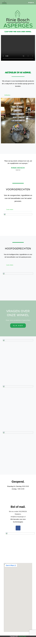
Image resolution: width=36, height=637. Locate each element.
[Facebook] (18, 528)
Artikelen (7, 95)
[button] (18, 95)
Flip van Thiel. (22, 636)
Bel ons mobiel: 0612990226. (18, 511)
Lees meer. (9, 209)
